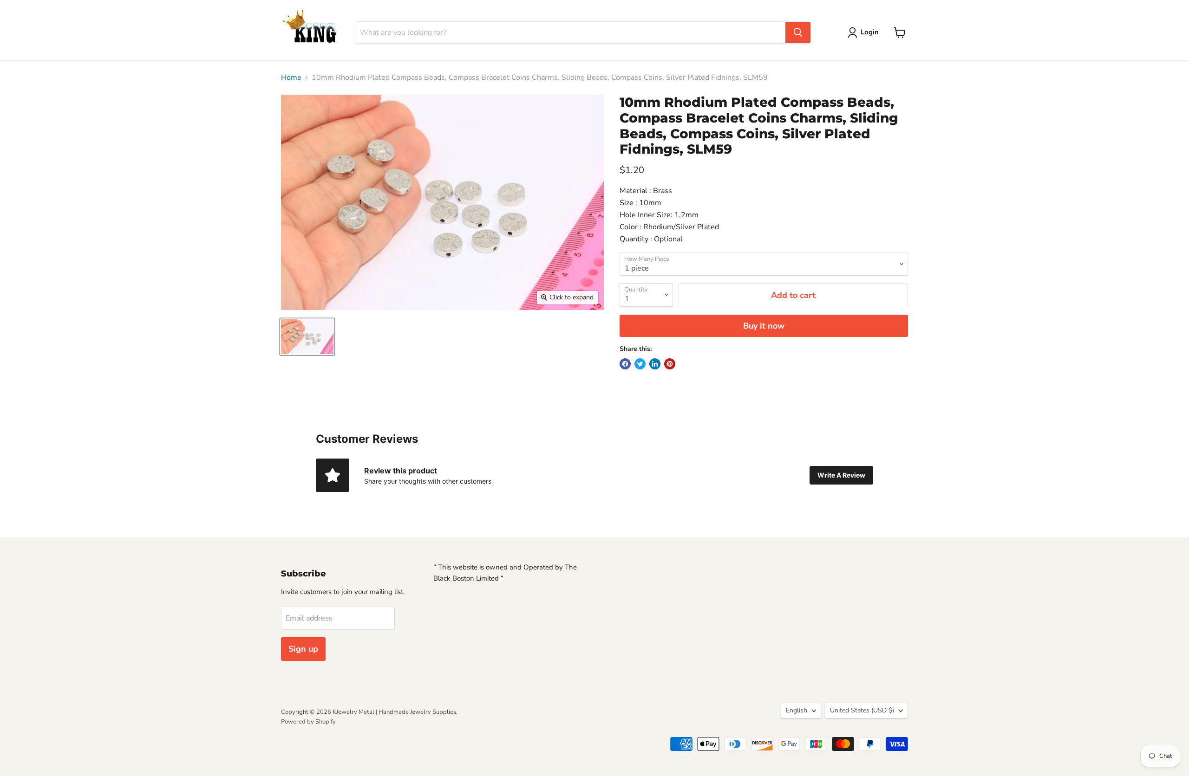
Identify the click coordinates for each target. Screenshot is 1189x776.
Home (291, 77)
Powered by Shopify (308, 722)
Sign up (303, 648)
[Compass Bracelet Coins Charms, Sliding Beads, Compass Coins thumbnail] (307, 336)
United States (862, 710)
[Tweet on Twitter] (640, 363)
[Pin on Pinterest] (669, 363)
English (796, 710)
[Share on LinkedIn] (654, 363)
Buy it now (763, 325)
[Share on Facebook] (625, 363)
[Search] (797, 32)
